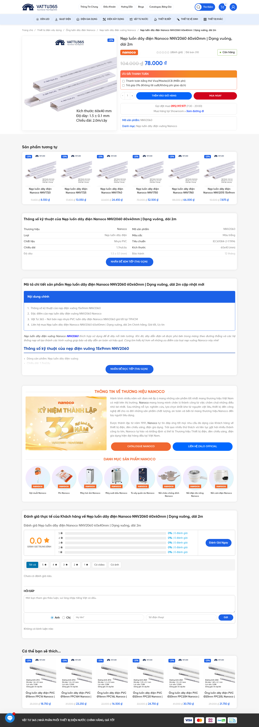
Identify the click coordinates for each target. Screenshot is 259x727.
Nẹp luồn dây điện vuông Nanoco (118, 30)
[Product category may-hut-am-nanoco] (90, 480)
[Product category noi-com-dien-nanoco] (221, 480)
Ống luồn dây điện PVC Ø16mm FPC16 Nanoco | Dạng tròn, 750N (40, 697)
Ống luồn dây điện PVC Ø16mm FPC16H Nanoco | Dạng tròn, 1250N (76, 697)
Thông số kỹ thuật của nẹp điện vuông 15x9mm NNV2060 (66, 308)
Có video (99, 565)
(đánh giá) (176, 52)
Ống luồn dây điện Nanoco (81, 30)
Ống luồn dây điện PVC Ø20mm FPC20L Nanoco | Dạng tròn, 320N (219, 697)
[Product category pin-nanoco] (64, 480)
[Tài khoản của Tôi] (233, 7)
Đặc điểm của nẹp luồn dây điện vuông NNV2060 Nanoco (66, 313)
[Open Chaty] (10, 718)
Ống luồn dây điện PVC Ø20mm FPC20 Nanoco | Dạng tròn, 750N (147, 697)
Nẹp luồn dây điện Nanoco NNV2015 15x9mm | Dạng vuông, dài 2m (219, 193)
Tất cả (32, 565)
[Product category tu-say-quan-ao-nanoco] (142, 480)
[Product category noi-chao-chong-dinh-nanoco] (169, 482)
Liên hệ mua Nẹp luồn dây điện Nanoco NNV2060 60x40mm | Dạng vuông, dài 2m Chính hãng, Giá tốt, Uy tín (98, 324)
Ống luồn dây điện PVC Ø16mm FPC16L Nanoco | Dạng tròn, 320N (112, 697)
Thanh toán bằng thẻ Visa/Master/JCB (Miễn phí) (155, 81)
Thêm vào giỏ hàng (164, 96)
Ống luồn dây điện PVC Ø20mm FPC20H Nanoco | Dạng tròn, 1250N (183, 697)
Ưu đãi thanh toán (135, 74)
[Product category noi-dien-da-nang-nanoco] (195, 482)
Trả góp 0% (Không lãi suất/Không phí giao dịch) (156, 85)
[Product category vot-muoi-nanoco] (38, 480)
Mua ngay (215, 96)
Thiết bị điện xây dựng (49, 30)
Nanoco (122, 229)
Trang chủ (28, 30)
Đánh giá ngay (218, 542)
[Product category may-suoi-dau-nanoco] (116, 480)
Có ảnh (115, 565)
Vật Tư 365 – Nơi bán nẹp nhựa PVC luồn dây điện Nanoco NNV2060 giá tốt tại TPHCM (84, 319)
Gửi (226, 617)
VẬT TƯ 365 (29, 720)
